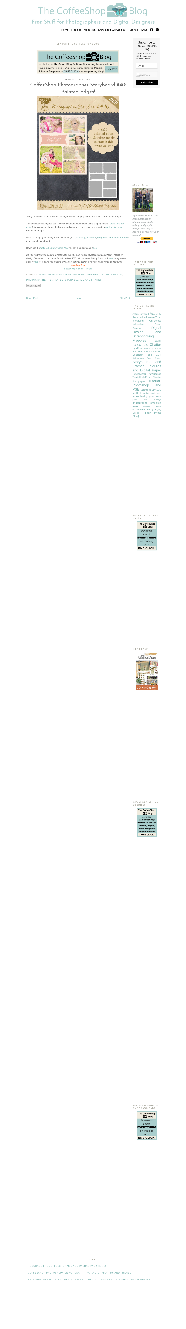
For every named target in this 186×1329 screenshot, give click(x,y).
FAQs (144, 29)
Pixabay (124, 237)
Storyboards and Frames (83, 280)
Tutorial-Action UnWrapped (146, 374)
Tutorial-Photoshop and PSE (146, 385)
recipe (135, 406)
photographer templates (44, 280)
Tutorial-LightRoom (141, 377)
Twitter (89, 269)
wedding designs (152, 406)
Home (64, 29)
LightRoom (137, 348)
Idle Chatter (152, 344)
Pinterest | (80, 269)
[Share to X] (33, 285)
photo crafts (155, 396)
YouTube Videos (111, 237)
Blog (99, 237)
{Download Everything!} (112, 29)
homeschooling (139, 396)
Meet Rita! (90, 29)
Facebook (91, 237)
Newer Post (32, 298)
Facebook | (69, 269)
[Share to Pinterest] (39, 285)
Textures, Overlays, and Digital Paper (55, 1279)
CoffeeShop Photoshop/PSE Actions (54, 1273)
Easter (158, 341)
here (95, 248)
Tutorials (133, 29)
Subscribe (147, 82)
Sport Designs (154, 358)
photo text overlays (146, 400)
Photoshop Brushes (152, 348)
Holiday (136, 345)
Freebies (76, 29)
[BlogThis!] (30, 285)
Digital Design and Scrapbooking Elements (119, 1279)
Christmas (155, 320)
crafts (158, 390)
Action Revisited (140, 314)
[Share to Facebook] (36, 285)
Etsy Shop (80, 237)
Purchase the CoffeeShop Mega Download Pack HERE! (67, 1266)
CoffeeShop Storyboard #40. (54, 248)
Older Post (125, 298)
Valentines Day (148, 390)
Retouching (138, 358)
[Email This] (27, 285)
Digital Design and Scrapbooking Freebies (68, 275)
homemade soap (153, 393)
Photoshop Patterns (142, 351)
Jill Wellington (111, 275)
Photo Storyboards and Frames (108, 1273)
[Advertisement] (146, 136)
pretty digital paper (114, 227)
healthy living (139, 393)
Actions (155, 313)
